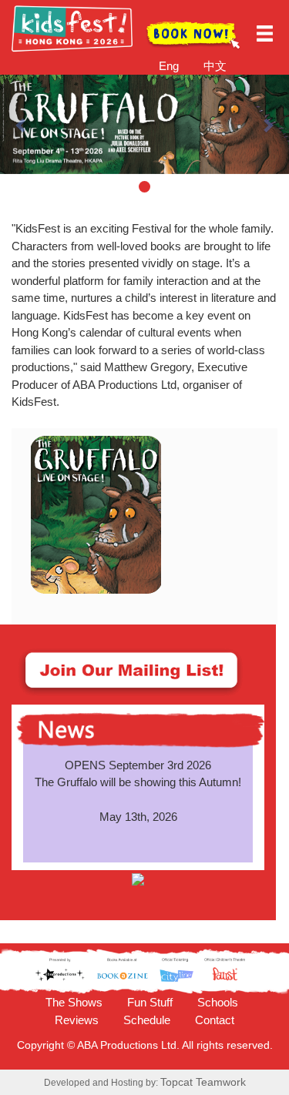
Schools (217, 1002)
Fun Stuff (150, 1002)
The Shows (73, 1002)
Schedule (146, 1019)
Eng (169, 65)
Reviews (77, 1019)
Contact (214, 1019)
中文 (215, 65)
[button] (21, 124)
